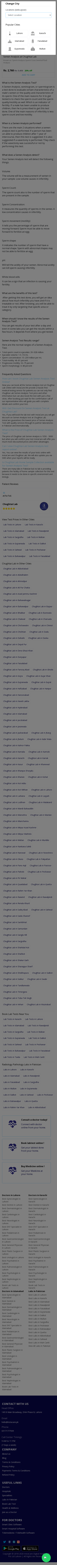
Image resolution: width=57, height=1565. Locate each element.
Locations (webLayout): (16, 9)
